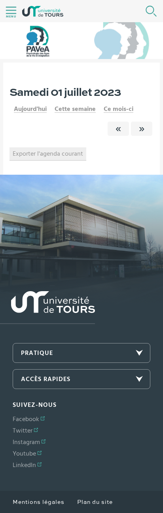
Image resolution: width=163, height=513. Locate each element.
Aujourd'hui (30, 109)
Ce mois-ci (118, 109)
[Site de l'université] (47, 307)
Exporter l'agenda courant (48, 154)
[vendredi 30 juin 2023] (118, 129)
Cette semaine (75, 109)
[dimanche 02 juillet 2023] (141, 129)
